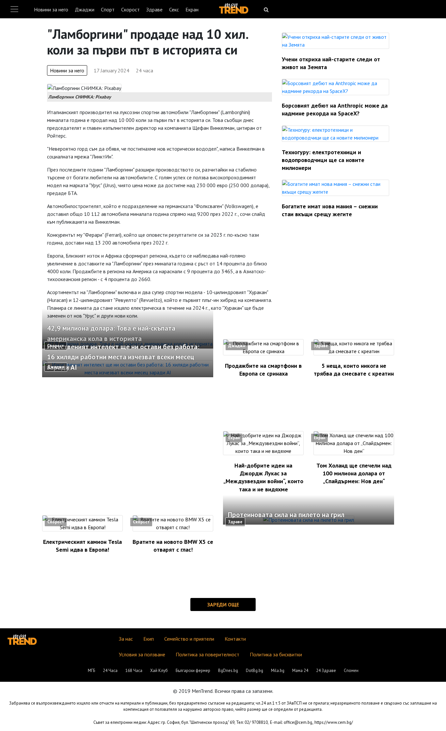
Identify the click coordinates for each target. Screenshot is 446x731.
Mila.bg (277, 670)
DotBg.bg (254, 670)
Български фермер (193, 670)
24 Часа (110, 670)
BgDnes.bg (228, 670)
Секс (174, 9)
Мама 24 (300, 670)
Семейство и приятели (189, 638)
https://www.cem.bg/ (333, 722)
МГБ (91, 670)
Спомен (351, 670)
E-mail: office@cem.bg (291, 722)
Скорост (130, 9)
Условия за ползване (142, 654)
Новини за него (51, 9)
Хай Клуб (159, 670)
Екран (192, 9)
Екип (148, 638)
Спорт (108, 9)
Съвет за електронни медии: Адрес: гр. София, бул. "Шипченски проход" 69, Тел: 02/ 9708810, (181, 722)
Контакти (235, 638)
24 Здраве (326, 670)
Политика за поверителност (207, 654)
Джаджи (84, 9)
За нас (126, 638)
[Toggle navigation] (14, 9)
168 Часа (133, 670)
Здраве (154, 9)
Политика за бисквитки (276, 654)
